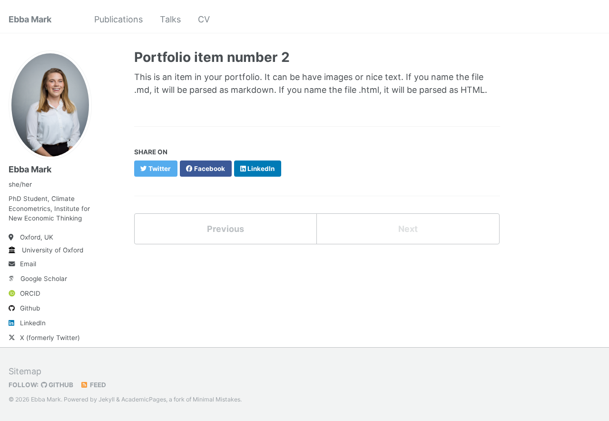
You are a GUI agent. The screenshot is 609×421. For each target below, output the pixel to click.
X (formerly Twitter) (50, 337)
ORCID (30, 293)
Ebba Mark (30, 19)
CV (204, 19)
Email (28, 264)
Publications (118, 19)
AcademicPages (143, 399)
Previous (225, 229)
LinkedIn (33, 323)
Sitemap (25, 371)
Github (30, 308)
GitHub (60, 385)
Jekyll (106, 399)
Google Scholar (43, 278)
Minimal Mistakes (216, 399)
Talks (170, 19)
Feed (97, 385)
